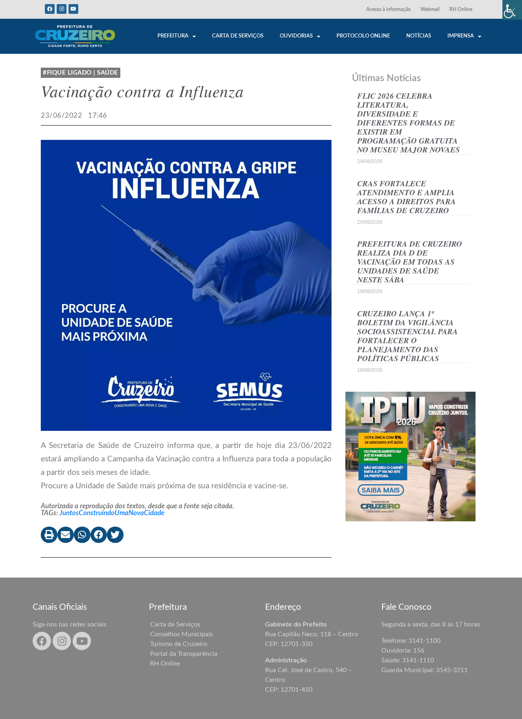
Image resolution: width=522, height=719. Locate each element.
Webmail (430, 9)
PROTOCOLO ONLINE (363, 36)
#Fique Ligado (67, 73)
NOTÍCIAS (418, 36)
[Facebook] (50, 9)
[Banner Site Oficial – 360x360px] (410, 456)
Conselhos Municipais (181, 634)
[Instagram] (61, 9)
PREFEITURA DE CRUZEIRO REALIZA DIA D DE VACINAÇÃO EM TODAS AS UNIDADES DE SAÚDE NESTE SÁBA (409, 261)
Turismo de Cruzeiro (178, 644)
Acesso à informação (388, 9)
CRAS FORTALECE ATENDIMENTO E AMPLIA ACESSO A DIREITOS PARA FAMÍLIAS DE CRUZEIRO (406, 197)
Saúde (107, 73)
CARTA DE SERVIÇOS (237, 36)
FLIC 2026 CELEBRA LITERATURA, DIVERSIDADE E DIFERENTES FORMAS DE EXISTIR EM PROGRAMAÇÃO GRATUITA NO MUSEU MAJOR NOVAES (408, 122)
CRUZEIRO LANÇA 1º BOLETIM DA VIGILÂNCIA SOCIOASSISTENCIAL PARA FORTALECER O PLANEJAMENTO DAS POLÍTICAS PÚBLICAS (407, 336)
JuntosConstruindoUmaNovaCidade (112, 512)
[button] (49, 535)
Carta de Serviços (175, 624)
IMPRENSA (460, 36)
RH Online (460, 9)
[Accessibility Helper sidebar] (512, 10)
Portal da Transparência (183, 654)
